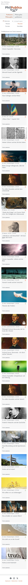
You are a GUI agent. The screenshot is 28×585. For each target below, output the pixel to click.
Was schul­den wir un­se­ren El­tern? (12, 516)
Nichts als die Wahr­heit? (9, 562)
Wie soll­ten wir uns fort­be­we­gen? (11, 492)
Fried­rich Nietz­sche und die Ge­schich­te (13, 422)
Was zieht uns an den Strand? (10, 539)
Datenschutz (14, 581)
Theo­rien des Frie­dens (8, 306)
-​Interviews (6, 21)
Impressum (7, 581)
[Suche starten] (13, 21)
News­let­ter (20, 26)
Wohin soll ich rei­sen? (8, 469)
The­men (8, 23)
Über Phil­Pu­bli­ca (5, 2)
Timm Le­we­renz (6, 54)
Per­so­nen (20, 23)
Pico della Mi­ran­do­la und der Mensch (13, 399)
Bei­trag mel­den (5, 4)
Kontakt (20, 581)
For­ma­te (7, 26)
